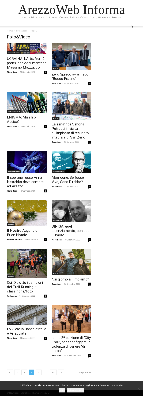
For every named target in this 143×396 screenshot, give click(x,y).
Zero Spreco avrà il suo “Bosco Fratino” (70, 76)
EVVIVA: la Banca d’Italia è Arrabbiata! (26, 331)
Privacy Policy (75, 390)
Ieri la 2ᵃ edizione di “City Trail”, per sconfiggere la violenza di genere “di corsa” (71, 344)
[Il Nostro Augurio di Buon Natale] (27, 213)
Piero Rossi (12, 72)
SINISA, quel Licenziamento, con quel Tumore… (71, 230)
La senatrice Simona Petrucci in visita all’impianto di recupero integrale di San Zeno (70, 130)
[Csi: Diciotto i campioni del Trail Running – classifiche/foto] (27, 263)
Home (10, 30)
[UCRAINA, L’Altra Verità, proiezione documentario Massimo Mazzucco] (27, 48)
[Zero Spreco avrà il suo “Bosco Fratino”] (71, 56)
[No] (138, 388)
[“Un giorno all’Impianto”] (71, 262)
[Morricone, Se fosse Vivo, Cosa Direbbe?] (71, 162)
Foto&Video (21, 30)
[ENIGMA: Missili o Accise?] (27, 102)
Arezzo (55, 68)
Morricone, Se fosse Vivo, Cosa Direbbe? (68, 179)
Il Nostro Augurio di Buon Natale (22, 232)
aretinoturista (14, 53)
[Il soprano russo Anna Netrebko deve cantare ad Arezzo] (27, 162)
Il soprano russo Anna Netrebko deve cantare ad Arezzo (25, 181)
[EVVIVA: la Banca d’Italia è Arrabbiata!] (27, 315)
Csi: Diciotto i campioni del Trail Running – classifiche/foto (25, 286)
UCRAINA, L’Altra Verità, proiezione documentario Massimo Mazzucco (27, 63)
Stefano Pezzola (14, 239)
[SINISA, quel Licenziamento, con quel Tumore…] (71, 211)
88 (53, 372)
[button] (132, 27)
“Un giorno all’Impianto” (70, 279)
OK (61, 390)
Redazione (57, 83)
